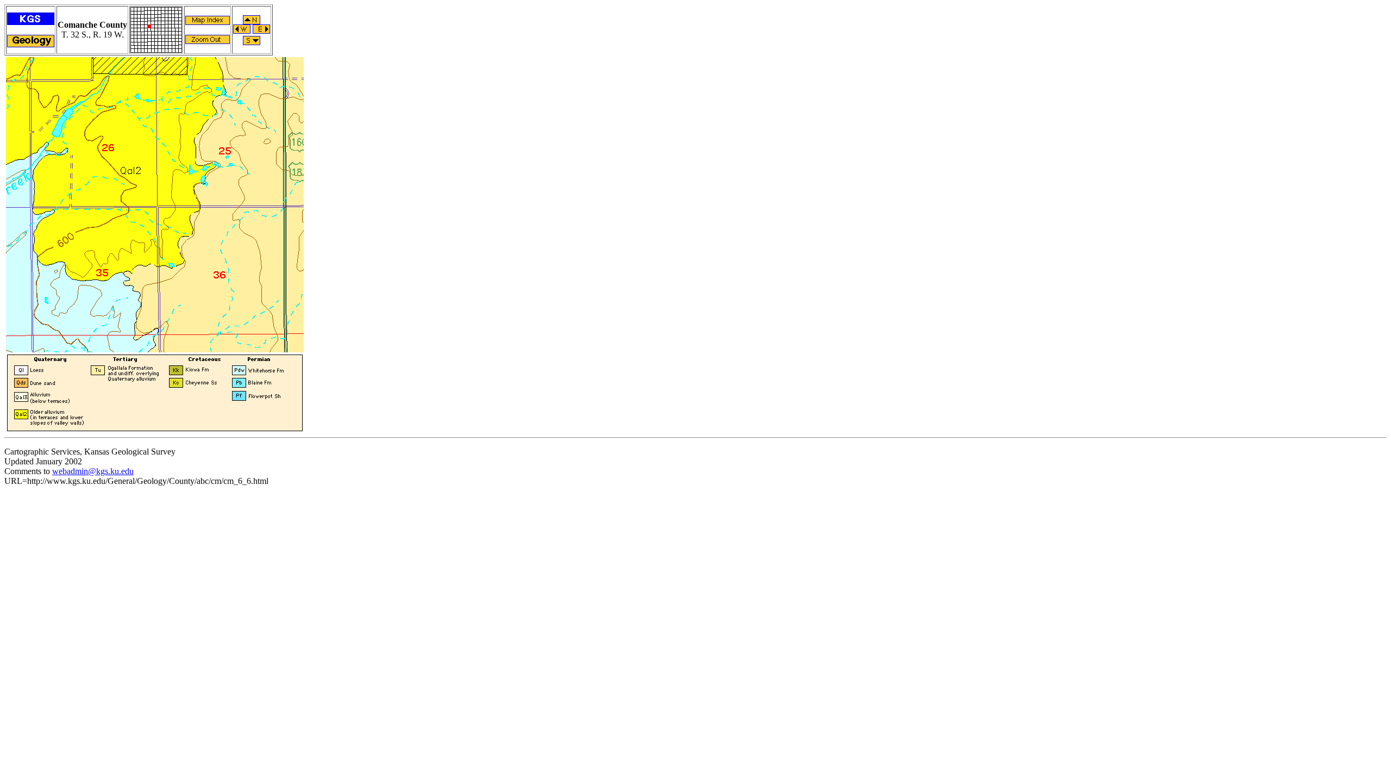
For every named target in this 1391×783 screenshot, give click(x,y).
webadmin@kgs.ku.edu (93, 471)
